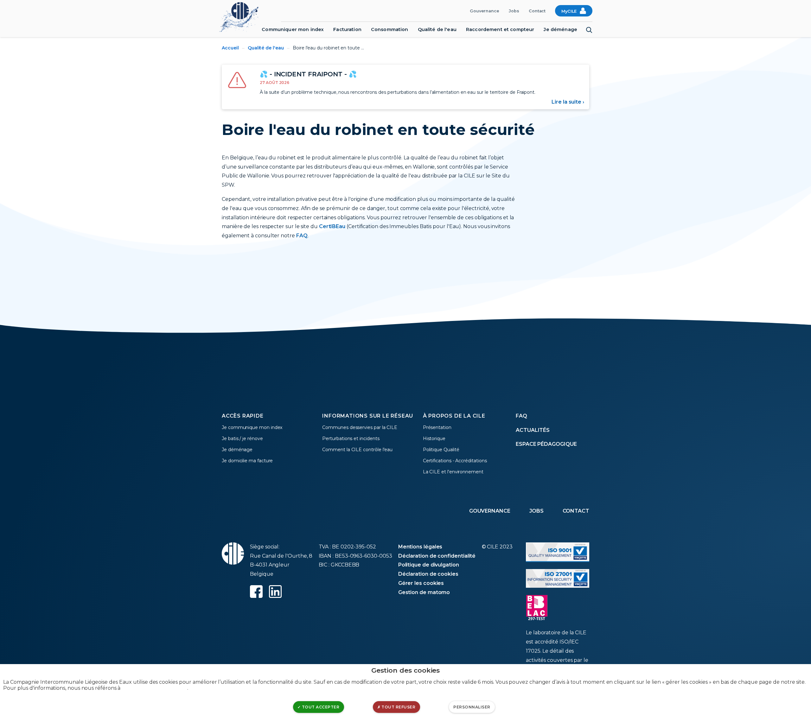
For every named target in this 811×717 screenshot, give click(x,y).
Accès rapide (243, 416)
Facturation (347, 29)
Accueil (230, 48)
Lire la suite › (568, 102)
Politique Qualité (441, 449)
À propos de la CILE (454, 416)
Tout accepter (320, 707)
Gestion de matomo (424, 592)
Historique (434, 438)
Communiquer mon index (293, 29)
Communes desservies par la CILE (359, 427)
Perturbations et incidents (350, 438)
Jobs (514, 11)
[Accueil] (242, 16)
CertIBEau (332, 226)
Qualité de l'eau (437, 29)
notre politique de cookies (154, 688)
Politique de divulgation (428, 565)
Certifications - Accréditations (455, 461)
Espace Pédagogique (546, 444)
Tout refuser (398, 707)
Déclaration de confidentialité (437, 556)
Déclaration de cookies (428, 574)
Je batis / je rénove (242, 438)
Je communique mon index (252, 427)
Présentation (437, 427)
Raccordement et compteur (500, 29)
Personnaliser (471, 707)
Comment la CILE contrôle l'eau (357, 449)
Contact (537, 11)
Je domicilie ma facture (247, 461)
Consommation (389, 29)
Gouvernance (484, 11)
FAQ (302, 236)
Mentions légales (420, 547)
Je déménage (560, 29)
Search (589, 30)
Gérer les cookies (421, 583)
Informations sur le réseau (367, 416)
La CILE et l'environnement (453, 472)
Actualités (533, 430)
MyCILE (569, 11)
